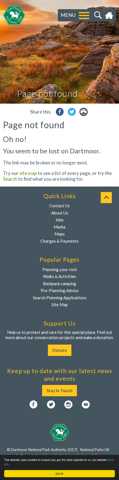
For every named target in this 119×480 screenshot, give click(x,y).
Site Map (59, 304)
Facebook (33, 404)
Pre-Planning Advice (60, 290)
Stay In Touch (59, 390)
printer (83, 112)
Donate (59, 350)
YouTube (85, 404)
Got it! (59, 473)
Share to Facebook (59, 112)
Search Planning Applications (59, 297)
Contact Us (59, 205)
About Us (59, 212)
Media (59, 226)
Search (97, 15)
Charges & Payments (59, 240)
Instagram (68, 404)
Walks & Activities (59, 276)
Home (110, 15)
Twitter (51, 404)
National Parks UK (94, 449)
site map (28, 173)
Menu (68, 15)
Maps (60, 233)
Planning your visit (59, 269)
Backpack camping (59, 283)
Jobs (59, 219)
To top (106, 197)
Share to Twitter (71, 112)
